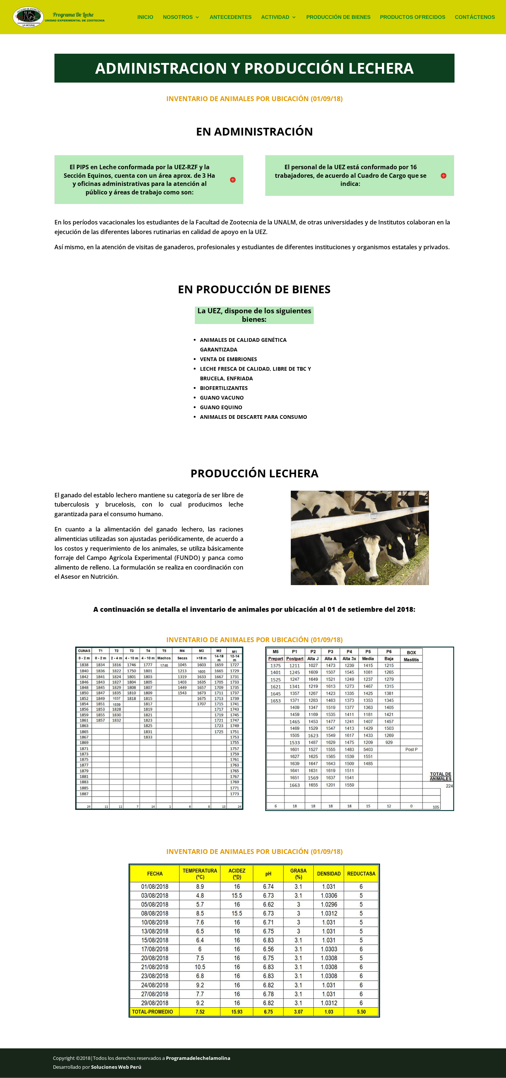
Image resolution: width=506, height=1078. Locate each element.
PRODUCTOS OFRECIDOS (412, 17)
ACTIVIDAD (275, 17)
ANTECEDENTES (231, 17)
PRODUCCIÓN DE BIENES (338, 17)
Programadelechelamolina (197, 1058)
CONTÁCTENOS (475, 17)
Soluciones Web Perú (116, 1067)
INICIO (145, 17)
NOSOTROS (178, 17)
